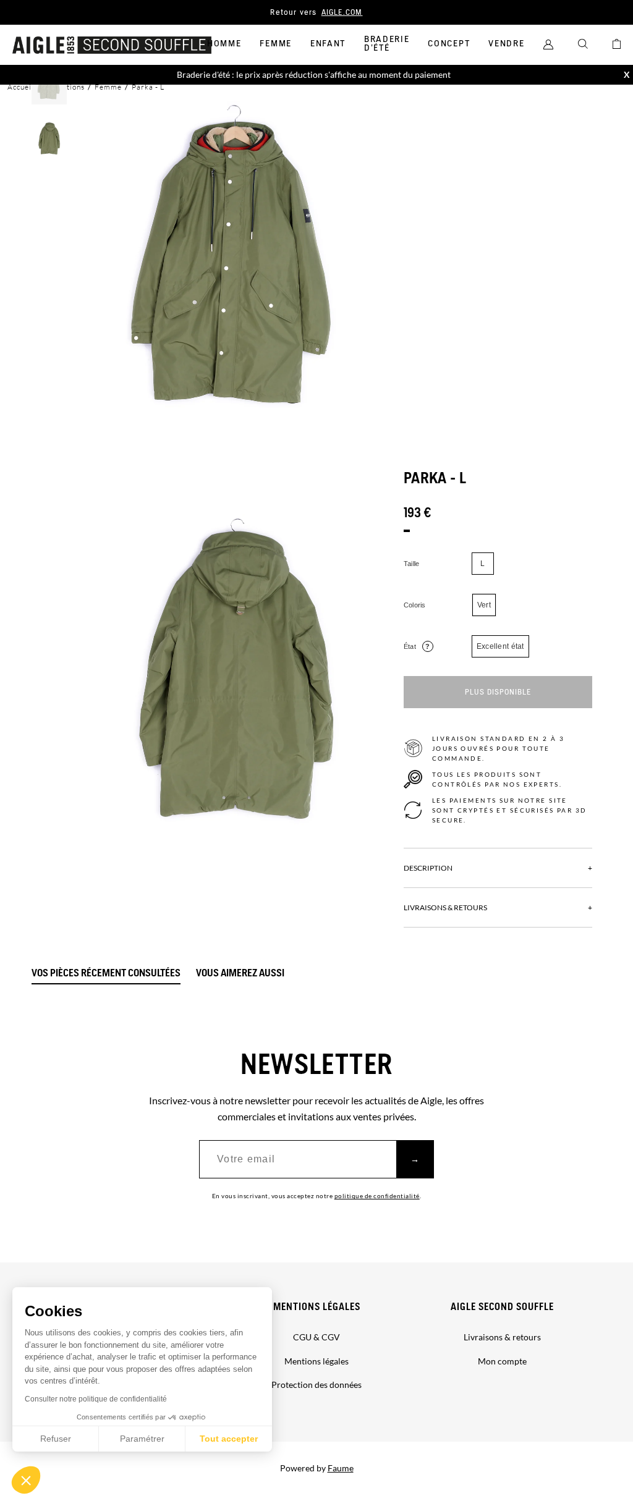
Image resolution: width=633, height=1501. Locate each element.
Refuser (55, 1439)
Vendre (506, 43)
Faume (341, 1468)
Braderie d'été (386, 44)
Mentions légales (316, 1307)
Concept (449, 43)
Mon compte (502, 1361)
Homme (224, 43)
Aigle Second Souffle (502, 1307)
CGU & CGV (316, 1337)
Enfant (328, 43)
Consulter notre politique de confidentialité (96, 1399)
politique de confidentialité (377, 1195)
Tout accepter (229, 1439)
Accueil (20, 86)
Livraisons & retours (502, 1337)
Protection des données (316, 1384)
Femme (275, 43)
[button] (26, 1480)
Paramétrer (142, 1439)
